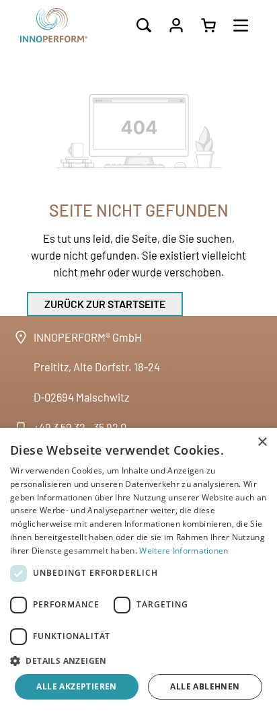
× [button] (262, 442)
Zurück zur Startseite (104, 303)
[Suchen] (144, 25)
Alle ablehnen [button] (204, 686)
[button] (138, 660)
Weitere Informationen (183, 550)
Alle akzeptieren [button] (76, 686)
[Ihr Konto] (176, 25)
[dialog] (138, 570)
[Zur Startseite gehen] (67, 25)
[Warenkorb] (208, 25)
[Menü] (241, 25)
